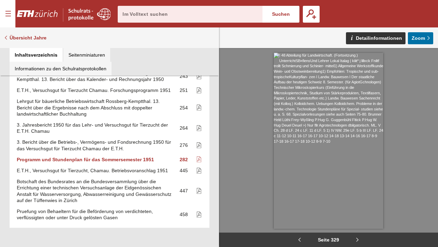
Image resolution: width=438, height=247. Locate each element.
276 (184, 145)
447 (184, 190)
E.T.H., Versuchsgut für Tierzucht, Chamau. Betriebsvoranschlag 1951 (92, 170)
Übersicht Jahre (28, 37)
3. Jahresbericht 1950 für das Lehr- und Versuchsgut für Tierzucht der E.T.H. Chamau (92, 128)
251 (184, 90)
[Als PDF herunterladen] (195, 76)
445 (184, 170)
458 (184, 214)
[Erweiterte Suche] (311, 14)
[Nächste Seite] (357, 240)
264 (184, 128)
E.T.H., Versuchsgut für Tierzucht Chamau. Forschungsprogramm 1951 (94, 90)
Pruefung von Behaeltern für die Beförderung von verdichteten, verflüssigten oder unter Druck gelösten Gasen (85, 214)
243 (184, 76)
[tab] (36, 55)
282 (184, 159)
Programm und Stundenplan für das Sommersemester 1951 (85, 159)
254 (184, 107)
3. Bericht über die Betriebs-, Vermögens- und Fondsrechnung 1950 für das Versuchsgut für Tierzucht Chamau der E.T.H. (94, 145)
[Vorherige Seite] (299, 240)
